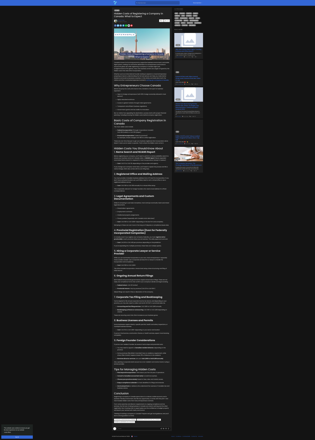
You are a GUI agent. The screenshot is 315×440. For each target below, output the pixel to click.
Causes (182, 13)
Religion (189, 23)
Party (183, 23)
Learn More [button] (7, 432)
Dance (195, 13)
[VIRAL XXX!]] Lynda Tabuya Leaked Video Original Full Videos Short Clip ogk (188, 138)
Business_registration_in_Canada (149, 419)
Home (197, 18)
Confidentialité (186, 436)
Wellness (192, 25)
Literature (178, 20)
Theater (184, 25)
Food (195, 16)
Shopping (198, 23)
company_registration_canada (125, 419)
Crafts (189, 13)
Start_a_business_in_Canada (124, 422)
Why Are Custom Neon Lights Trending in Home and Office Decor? (188, 50)
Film (183, 16)
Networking (194, 20)
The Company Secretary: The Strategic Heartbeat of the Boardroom (189, 164)
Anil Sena (179, 116)
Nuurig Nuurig (180, 84)
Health (191, 18)
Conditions (179, 436)
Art (176, 13)
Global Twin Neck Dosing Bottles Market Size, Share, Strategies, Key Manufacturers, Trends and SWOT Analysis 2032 (187, 106)
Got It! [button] (17, 437)
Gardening (183, 18)
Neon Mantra (180, 56)
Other (117, 10)
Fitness (189, 16)
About (173, 436)
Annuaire (200, 436)
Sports (177, 25)
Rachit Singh (121, 20)
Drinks (177, 16)
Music (186, 20)
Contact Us (194, 436)
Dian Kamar (179, 170)
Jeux (176, 18)
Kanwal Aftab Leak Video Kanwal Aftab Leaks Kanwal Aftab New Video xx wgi (188, 78)
